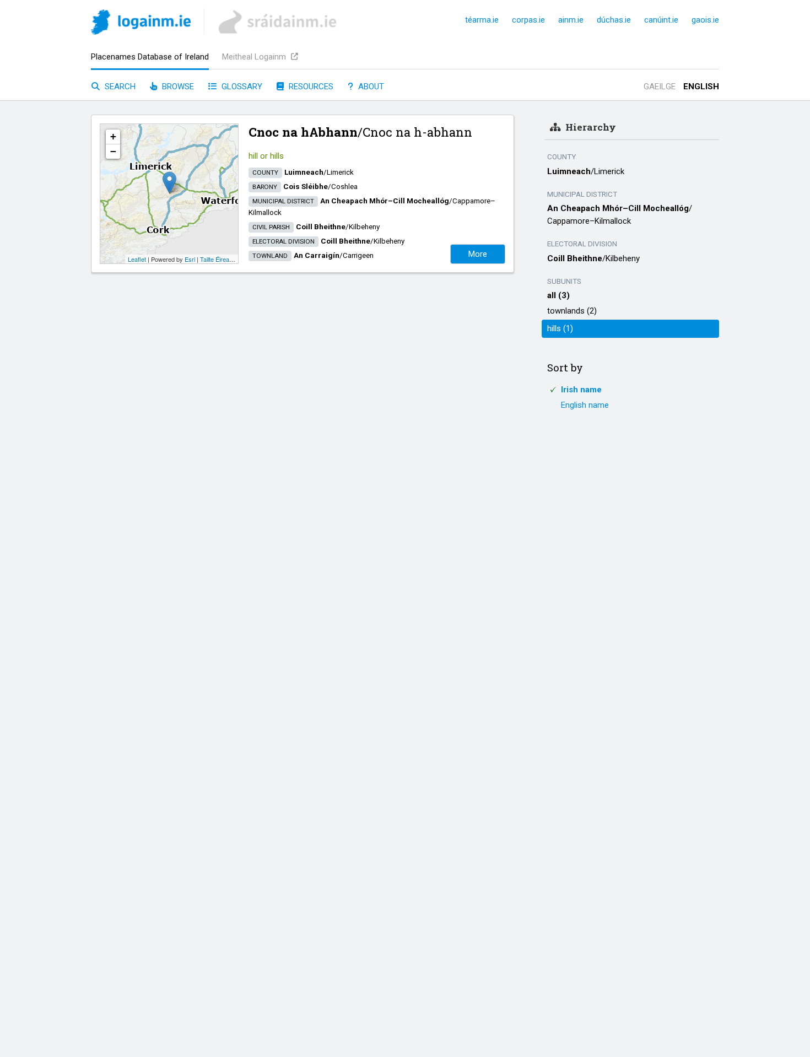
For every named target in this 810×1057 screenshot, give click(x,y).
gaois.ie (705, 20)
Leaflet (137, 259)
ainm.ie (571, 20)
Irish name (581, 390)
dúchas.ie (614, 20)
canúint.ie (661, 20)
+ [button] (113, 136)
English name (585, 405)
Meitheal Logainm (255, 57)
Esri (190, 259)
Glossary (240, 86)
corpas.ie (528, 20)
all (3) (558, 295)
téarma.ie (482, 20)
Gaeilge (660, 86)
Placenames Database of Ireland (150, 57)
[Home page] (141, 24)
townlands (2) (572, 311)
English (701, 86)
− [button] (113, 151)
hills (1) (560, 328)
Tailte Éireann (218, 259)
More (477, 254)
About (370, 86)
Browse (177, 86)
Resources (310, 86)
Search (119, 86)
